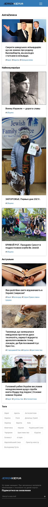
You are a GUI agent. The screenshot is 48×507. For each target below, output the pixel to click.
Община (10, 113)
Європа (16, 60)
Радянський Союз (36, 428)
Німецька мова (27, 60)
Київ (29, 423)
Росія (18, 418)
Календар (17, 297)
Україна (7, 418)
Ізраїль (17, 413)
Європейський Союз (12, 442)
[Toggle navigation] (40, 3)
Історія (19, 437)
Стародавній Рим (14, 350)
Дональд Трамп (31, 418)
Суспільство (18, 399)
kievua (13, 3)
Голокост (8, 437)
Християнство (36, 350)
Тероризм (8, 433)
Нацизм (21, 428)
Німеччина (8, 428)
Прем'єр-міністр (32, 442)
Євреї (9, 60)
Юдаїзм (26, 350)
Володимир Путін (11, 447)
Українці (7, 423)
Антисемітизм (31, 399)
